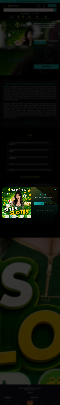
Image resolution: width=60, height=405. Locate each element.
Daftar (51, 203)
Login (40, 203)
